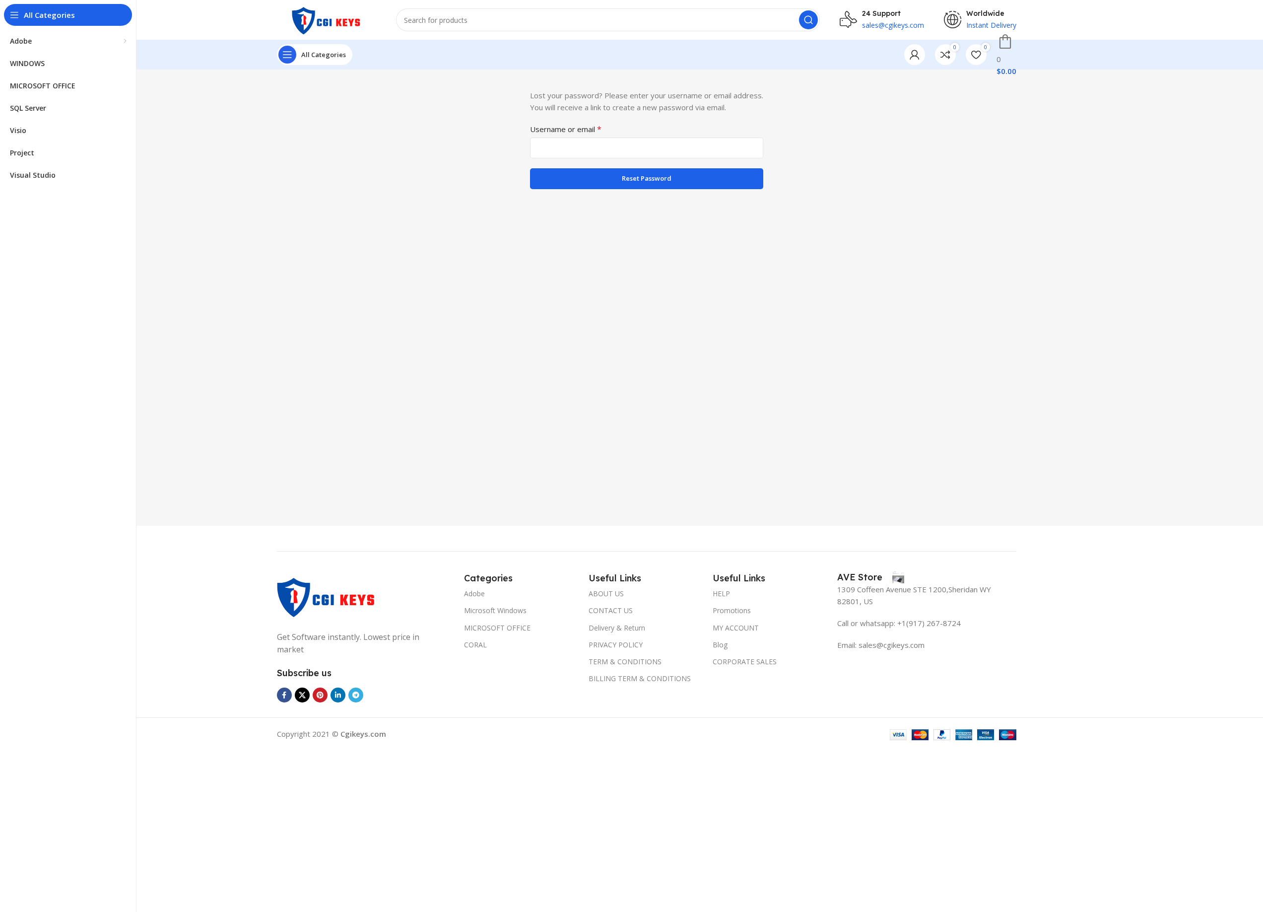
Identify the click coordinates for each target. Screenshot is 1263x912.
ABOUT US (606, 593)
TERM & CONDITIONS (625, 661)
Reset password (646, 178)
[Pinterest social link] (320, 695)
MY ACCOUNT (736, 627)
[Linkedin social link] (338, 695)
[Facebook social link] (284, 695)
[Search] (808, 19)
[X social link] (302, 695)
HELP (721, 593)
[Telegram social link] (355, 695)
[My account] (914, 55)
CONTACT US (611, 610)
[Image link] (326, 595)
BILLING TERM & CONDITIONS (640, 678)
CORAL (475, 644)
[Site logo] (326, 19)
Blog (720, 644)
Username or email (565, 129)
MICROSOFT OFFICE (497, 627)
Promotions (732, 610)
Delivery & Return (617, 627)
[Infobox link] (870, 577)
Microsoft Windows (495, 610)
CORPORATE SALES (745, 661)
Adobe (474, 593)
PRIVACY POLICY (616, 644)
